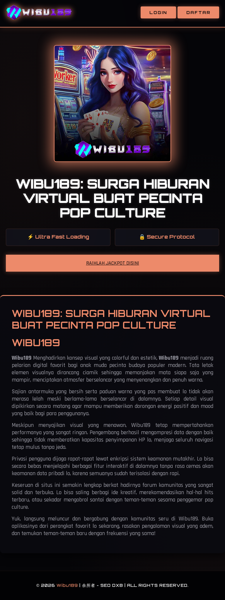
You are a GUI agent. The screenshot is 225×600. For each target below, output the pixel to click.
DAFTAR (198, 12)
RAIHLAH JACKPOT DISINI (112, 263)
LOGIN (158, 12)
